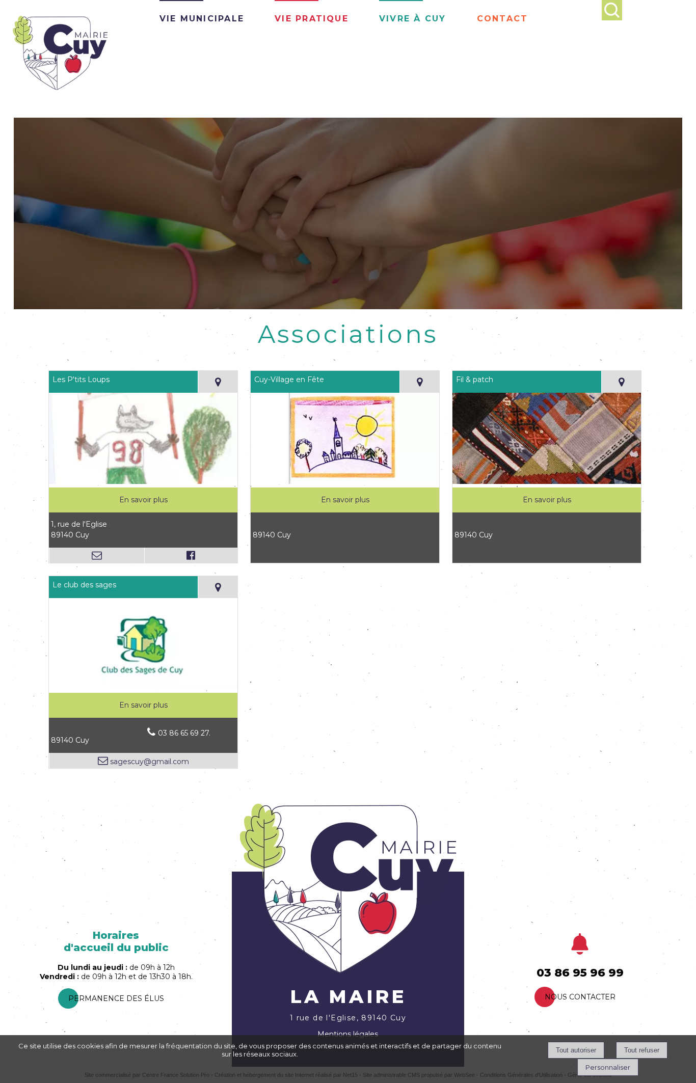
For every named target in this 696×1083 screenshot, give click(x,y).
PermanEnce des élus (116, 998)
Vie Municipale (201, 17)
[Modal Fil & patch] (546, 481)
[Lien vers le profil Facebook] (191, 555)
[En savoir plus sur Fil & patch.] (546, 500)
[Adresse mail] (96, 555)
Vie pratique (312, 17)
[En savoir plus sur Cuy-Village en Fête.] (345, 500)
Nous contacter (580, 996)
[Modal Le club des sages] (143, 686)
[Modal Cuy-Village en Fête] (345, 481)
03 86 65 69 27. (184, 733)
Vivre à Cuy (412, 17)
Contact (502, 17)
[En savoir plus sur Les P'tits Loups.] (143, 500)
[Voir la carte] (217, 382)
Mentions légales (347, 1034)
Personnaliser (607, 1067)
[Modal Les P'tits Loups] (143, 481)
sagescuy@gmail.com (148, 761)
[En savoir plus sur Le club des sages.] (143, 705)
